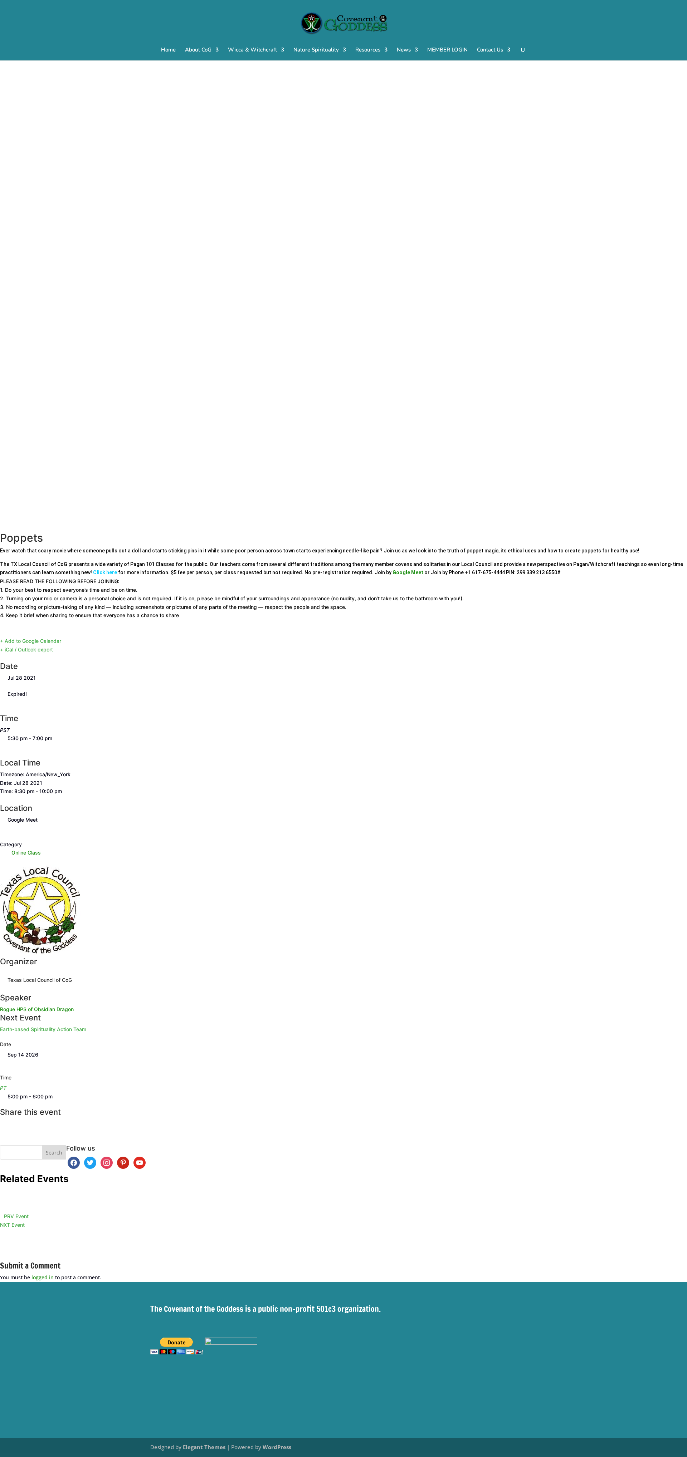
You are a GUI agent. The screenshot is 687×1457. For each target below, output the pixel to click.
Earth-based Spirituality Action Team (43, 1029)
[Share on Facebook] (2, 1124)
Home (168, 50)
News (404, 50)
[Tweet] (2, 1132)
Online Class (26, 853)
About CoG (198, 50)
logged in (42, 1277)
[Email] (2, 1141)
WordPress (277, 1447)
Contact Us (490, 50)
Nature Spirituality (316, 50)
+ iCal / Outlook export (26, 649)
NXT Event (12, 1225)
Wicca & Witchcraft (252, 50)
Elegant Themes (204, 1447)
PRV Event (16, 1216)
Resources (367, 50)
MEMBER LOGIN (447, 50)
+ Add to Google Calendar (30, 641)
